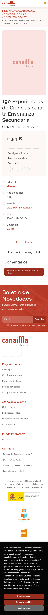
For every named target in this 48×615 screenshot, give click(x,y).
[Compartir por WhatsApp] (20, 169)
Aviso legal (7, 369)
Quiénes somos (9, 407)
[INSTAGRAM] (12, 353)
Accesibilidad (8, 424)
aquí (27, 588)
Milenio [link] (11, 186)
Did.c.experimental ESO (16, 17)
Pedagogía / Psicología (22, 11)
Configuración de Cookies (14, 392)
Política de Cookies (11, 386)
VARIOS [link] (11, 228)
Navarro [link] (33, 126)
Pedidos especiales (11, 412)
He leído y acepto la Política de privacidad (27, 325)
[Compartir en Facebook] (9, 169)
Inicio (5, 11)
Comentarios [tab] (24, 242)
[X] (19, 353)
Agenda (6, 439)
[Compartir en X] (14, 169)
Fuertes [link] (19, 126)
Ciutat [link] (7, 126)
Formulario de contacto (14, 471)
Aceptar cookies (24, 596)
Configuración (24, 608)
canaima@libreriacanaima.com (17, 465)
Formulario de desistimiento (15, 418)
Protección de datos (11, 381)
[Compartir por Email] (26, 169)
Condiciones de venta (12, 375)
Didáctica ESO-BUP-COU (15, 14)
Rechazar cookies (24, 602)
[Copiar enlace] (31, 169)
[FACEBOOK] (5, 353)
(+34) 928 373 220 (12, 459)
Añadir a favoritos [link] (17, 158)
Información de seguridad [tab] (24, 252)
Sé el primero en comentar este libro (23, 271)
